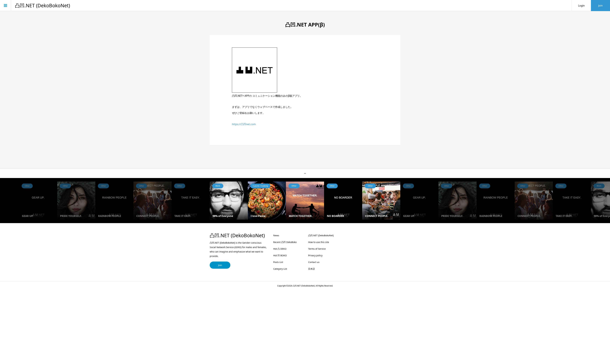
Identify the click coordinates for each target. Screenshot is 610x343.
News (276, 235)
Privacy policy (315, 255)
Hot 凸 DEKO (279, 248)
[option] (229, 201)
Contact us (313, 262)
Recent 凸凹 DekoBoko (285, 242)
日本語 (311, 268)
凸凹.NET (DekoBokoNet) (42, 5)
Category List (280, 268)
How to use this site (318, 242)
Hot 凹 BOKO (280, 255)
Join (600, 5)
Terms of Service (317, 248)
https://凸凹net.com (244, 124)
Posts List (278, 262)
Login (581, 5)
